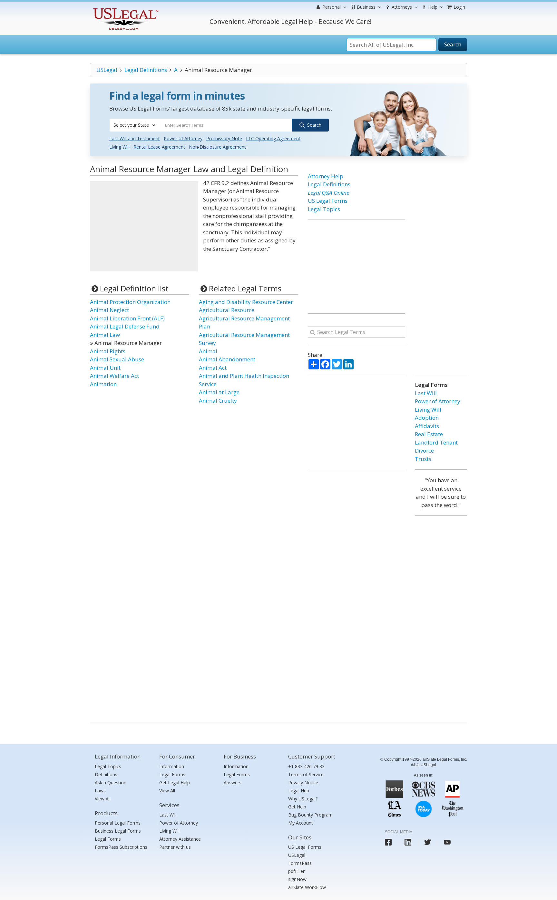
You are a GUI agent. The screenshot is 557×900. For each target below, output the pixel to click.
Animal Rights (107, 351)
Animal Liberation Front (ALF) (127, 318)
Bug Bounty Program (310, 815)
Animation (103, 384)
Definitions (106, 774)
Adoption (427, 417)
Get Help (297, 807)
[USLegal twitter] (427, 842)
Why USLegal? (303, 799)
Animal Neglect (109, 310)
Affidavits (427, 426)
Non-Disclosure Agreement (217, 147)
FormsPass (300, 863)
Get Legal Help (174, 782)
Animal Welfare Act (114, 375)
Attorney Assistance (180, 839)
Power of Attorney (183, 138)
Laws (100, 791)
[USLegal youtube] (447, 842)
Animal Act (213, 367)
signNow (297, 879)
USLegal (106, 69)
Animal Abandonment (227, 359)
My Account (300, 823)
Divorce (424, 450)
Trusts (423, 459)
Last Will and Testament (134, 138)
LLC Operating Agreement (273, 138)
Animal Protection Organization (130, 302)
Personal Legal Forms (118, 823)
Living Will (119, 147)
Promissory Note (224, 138)
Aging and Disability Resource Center (246, 302)
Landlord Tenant (436, 442)
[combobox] (135, 125)
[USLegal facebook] (388, 842)
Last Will (426, 393)
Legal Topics (324, 209)
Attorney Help (325, 176)
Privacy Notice (303, 782)
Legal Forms (108, 839)
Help (432, 7)
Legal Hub (298, 791)
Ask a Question (110, 782)
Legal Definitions (145, 69)
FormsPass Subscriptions (121, 847)
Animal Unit (105, 367)
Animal (208, 351)
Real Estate (429, 434)
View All (103, 799)
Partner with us (175, 847)
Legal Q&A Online (328, 192)
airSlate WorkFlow (307, 887)
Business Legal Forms (118, 831)
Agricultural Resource (226, 310)
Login (458, 7)
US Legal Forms (327, 200)
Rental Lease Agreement (159, 147)
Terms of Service (306, 774)
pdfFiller (296, 871)
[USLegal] (125, 9)
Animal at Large (219, 392)
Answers (232, 782)
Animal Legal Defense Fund (125, 326)
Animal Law (105, 334)
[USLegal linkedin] (408, 842)
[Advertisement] (144, 226)
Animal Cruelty (218, 400)
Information (171, 766)
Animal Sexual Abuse (117, 359)
